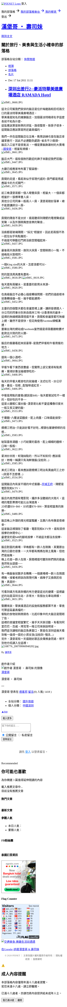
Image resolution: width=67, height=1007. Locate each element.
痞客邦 (23, 691)
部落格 (12, 70)
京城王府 (47, 484)
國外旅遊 (28, 701)
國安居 (7, 148)
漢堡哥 (8, 652)
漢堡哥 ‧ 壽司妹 (22, 27)
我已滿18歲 (8, 1000)
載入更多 (7, 718)
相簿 (11, 66)
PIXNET (16, 955)
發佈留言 (7, 739)
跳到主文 (6, 36)
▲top (4, 711)
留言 (31, 691)
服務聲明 (37, 959)
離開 (20, 1000)
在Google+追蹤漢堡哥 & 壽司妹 (20, 949)
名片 (11, 74)
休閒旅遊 (29, 59)
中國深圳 (28, 705)
